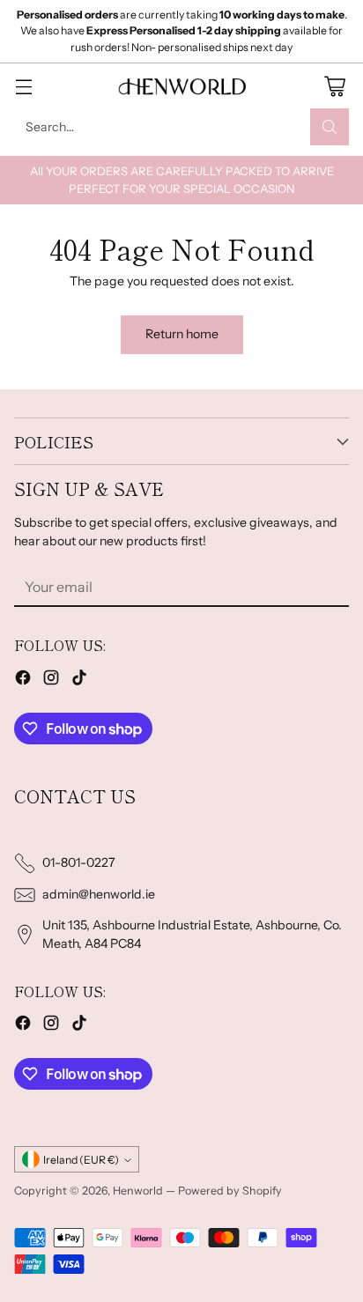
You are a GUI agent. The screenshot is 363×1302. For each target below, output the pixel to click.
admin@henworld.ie (98, 894)
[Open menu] (23, 86)
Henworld (138, 1190)
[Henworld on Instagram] (51, 680)
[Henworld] (181, 86)
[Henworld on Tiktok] (79, 680)
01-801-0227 (78, 862)
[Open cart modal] (334, 86)
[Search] (329, 126)
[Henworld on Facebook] (22, 680)
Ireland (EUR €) (81, 1159)
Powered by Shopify (230, 1190)
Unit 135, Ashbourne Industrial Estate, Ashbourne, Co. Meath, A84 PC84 (192, 934)
